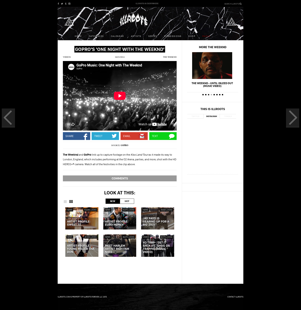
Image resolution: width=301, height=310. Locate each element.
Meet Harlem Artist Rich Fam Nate (117, 249)
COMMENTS (120, 178)
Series (152, 36)
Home (78, 36)
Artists (136, 36)
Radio (206, 36)
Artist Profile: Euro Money (116, 223)
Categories (96, 36)
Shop (191, 36)
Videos (67, 56)
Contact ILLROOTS (235, 297)
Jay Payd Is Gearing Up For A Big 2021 (156, 222)
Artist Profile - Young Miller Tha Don (80, 249)
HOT (127, 201)
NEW (112, 201)
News (69, 209)
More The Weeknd (212, 47)
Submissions (173, 36)
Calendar (117, 36)
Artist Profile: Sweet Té (78, 223)
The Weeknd (170, 56)
